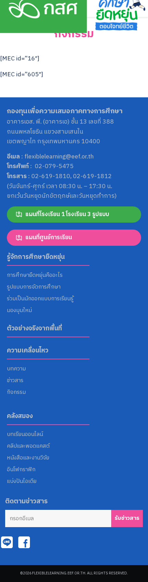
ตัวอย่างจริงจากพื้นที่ (34, 328)
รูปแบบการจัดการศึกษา (34, 287)
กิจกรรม (74, 34)
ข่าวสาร (15, 380)
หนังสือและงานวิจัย (28, 458)
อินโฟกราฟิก (21, 469)
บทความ (16, 369)
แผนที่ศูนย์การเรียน (48, 237)
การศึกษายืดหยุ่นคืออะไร (35, 275)
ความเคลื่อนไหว (27, 351)
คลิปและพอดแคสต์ (28, 446)
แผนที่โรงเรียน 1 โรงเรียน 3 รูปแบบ (67, 214)
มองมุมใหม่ (19, 310)
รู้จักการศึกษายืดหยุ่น (36, 257)
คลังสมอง (20, 416)
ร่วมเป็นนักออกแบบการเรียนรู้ (40, 298)
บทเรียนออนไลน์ (25, 434)
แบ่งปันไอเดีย (21, 481)
